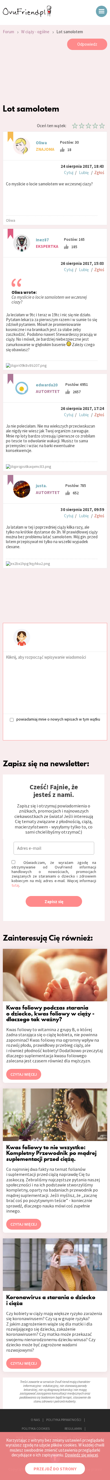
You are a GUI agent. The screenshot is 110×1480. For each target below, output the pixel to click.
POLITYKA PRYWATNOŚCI (63, 1420)
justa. (41, 485)
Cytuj (68, 172)
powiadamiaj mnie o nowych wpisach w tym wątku (58, 719)
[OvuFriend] (27, 15)
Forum (8, 31)
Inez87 (42, 239)
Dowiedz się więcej (81, 1455)
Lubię (84, 172)
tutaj (15, 885)
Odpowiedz (87, 44)
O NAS (35, 1420)
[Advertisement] (55, 78)
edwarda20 (47, 384)
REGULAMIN (73, 1428)
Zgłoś (99, 172)
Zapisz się (54, 901)
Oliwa (41, 142)
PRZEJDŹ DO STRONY (55, 1468)
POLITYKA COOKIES (36, 1428)
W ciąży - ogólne (35, 31)
